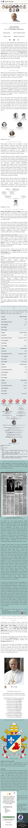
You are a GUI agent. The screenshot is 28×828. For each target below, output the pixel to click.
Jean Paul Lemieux (18, 713)
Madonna (16, 627)
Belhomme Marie (23, 316)
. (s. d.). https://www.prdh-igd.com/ (14, 301)
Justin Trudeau (12, 625)
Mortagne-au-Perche (5, 641)
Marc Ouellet (4, 627)
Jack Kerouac (18, 716)
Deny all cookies (9, 819)
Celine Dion (22, 627)
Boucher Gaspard (23, 332)
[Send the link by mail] (18, 40)
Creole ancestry (6, 32)
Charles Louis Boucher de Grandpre (9, 234)
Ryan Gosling (24, 628)
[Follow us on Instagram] (20, 821)
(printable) (25, 613)
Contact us (21, 820)
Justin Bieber (19, 701)
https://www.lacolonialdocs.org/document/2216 (9, 297)
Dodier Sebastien (23, 364)
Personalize (9, 822)
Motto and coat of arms (19, 36)
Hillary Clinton (4, 625)
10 (11, 245)
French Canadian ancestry (19, 32)
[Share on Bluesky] (14, 40)
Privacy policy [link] (8, 824)
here (18, 58)
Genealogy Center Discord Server (16, 450)
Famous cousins (7, 36)
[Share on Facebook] (10, 40)
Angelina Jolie (4, 630)
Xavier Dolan (16, 628)
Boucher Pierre (24, 348)
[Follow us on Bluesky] (18, 821)
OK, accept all (8, 817)
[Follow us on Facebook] (17, 821)
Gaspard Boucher (13, 638)
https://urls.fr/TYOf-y (23, 286)
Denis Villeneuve (19, 699)
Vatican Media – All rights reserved (16, 29)
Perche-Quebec (9, 1)
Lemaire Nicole (24, 380)
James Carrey (18, 715)
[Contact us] (18, 820)
